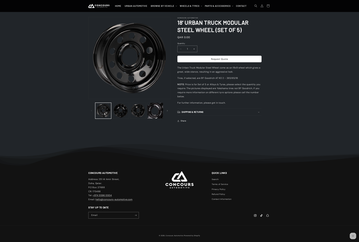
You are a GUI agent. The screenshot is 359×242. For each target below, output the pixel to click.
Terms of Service (220, 184)
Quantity (181, 43)
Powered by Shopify (192, 236)
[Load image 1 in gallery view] (103, 111)
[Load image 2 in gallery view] (121, 111)
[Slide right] (167, 111)
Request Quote (219, 59)
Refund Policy (218, 194)
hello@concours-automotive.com (113, 199)
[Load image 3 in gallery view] (138, 111)
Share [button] (183, 121)
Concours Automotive (174, 236)
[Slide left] (91, 111)
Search (215, 179)
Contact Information (221, 199)
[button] (163, 6)
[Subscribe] (136, 215)
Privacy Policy (218, 189)
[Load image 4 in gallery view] (155, 111)
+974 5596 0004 (102, 195)
